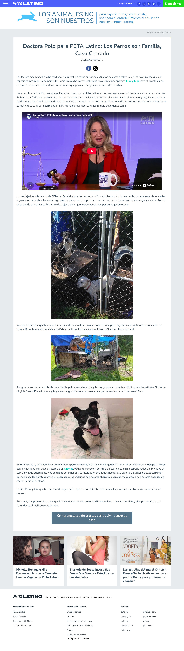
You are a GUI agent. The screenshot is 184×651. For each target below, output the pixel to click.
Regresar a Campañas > (159, 32)
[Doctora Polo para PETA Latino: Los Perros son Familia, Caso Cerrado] (88, 68)
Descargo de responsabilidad (80, 625)
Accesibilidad (19, 611)
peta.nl (146, 621)
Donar (70, 630)
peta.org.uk (126, 616)
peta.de (124, 621)
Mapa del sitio (19, 616)
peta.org (124, 611)
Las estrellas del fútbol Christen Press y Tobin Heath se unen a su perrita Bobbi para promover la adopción (145, 575)
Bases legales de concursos (79, 621)
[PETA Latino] (27, 3)
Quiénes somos (74, 611)
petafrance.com (150, 616)
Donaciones (173, 4)
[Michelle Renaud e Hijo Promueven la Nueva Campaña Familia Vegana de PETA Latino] (38, 550)
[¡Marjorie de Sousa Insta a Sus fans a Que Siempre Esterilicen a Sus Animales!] (92, 550)
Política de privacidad (76, 634)
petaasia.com (127, 625)
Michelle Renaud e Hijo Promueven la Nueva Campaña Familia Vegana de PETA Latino (37, 573)
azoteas (68, 468)
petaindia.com (149, 611)
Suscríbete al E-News (22, 621)
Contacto (71, 616)
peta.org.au (126, 630)
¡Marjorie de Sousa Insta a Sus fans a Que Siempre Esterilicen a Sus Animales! (92, 573)
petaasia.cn (148, 625)
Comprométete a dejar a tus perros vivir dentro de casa (92, 518)
